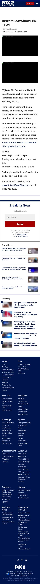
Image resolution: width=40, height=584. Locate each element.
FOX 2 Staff (22, 454)
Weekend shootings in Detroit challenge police (12, 288)
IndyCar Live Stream (22, 528)
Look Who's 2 (6, 410)
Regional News (6, 508)
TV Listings (5, 459)
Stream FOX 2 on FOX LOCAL (24, 365)
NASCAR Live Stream (22, 523)
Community (22, 467)
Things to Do (6, 385)
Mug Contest (6, 428)
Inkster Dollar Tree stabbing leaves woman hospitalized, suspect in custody (25, 336)
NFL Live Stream (24, 513)
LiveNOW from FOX (23, 370)
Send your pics (7, 399)
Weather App (22, 401)
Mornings (14, 29)
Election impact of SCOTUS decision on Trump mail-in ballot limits (14, 249)
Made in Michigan (8, 372)
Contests (5, 462)
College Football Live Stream (24, 516)
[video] (33, 251)
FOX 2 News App (24, 462)
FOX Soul (21, 373)
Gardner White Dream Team (7, 496)
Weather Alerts (23, 404)
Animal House (23, 414)
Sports (21, 419)
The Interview (6, 377)
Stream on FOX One (23, 508)
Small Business (23, 498)
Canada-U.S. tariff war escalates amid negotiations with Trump (25, 314)
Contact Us (22, 456)
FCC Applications (24, 472)
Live (20, 361)
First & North (22, 425)
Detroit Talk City (7, 369)
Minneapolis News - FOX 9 (8, 523)
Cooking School (7, 433)
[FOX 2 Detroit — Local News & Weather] (8, 3)
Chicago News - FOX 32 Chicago (7, 514)
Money (21, 487)
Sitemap (21, 481)
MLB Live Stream (24, 520)
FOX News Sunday (8, 388)
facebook (14, 560)
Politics (4, 390)
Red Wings (22, 441)
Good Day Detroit (8, 423)
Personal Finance (24, 490)
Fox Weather (22, 412)
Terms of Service (21, 236)
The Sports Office (24, 423)
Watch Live (30, 3)
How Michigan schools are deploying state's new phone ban (13, 278)
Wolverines (22, 430)
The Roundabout (7, 375)
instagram (22, 560)
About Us (22, 450)
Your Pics (6, 395)
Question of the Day (7, 402)
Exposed (5, 502)
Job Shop (21, 464)
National (5, 380)
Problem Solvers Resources (24, 478)
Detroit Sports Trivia (7, 407)
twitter (18, 560)
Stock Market (23, 495)
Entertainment (9, 450)
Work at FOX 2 (23, 459)
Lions (20, 428)
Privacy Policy (22, 234)
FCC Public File (23, 469)
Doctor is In (6, 441)
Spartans (21, 433)
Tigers (20, 438)
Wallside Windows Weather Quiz (8, 491)
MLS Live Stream (24, 549)
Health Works (6, 430)
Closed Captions (24, 474)
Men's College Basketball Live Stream (23, 533)
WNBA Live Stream (22, 545)
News (4, 361)
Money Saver (6, 438)
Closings (21, 399)
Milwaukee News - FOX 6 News (8, 518)
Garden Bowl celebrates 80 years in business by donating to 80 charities (14, 268)
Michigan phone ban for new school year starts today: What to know (25, 305)
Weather (22, 395)
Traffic (20, 406)
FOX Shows (6, 454)
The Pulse (5, 367)
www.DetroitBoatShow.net (15, 185)
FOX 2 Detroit (6, 29)
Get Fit (4, 436)
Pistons (20, 436)
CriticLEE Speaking (8, 456)
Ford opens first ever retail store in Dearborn (13, 259)
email (26, 560)
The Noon (5, 425)
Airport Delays (23, 409)
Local (3, 364)
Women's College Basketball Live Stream (24, 540)
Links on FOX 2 (7, 443)
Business (5, 382)
